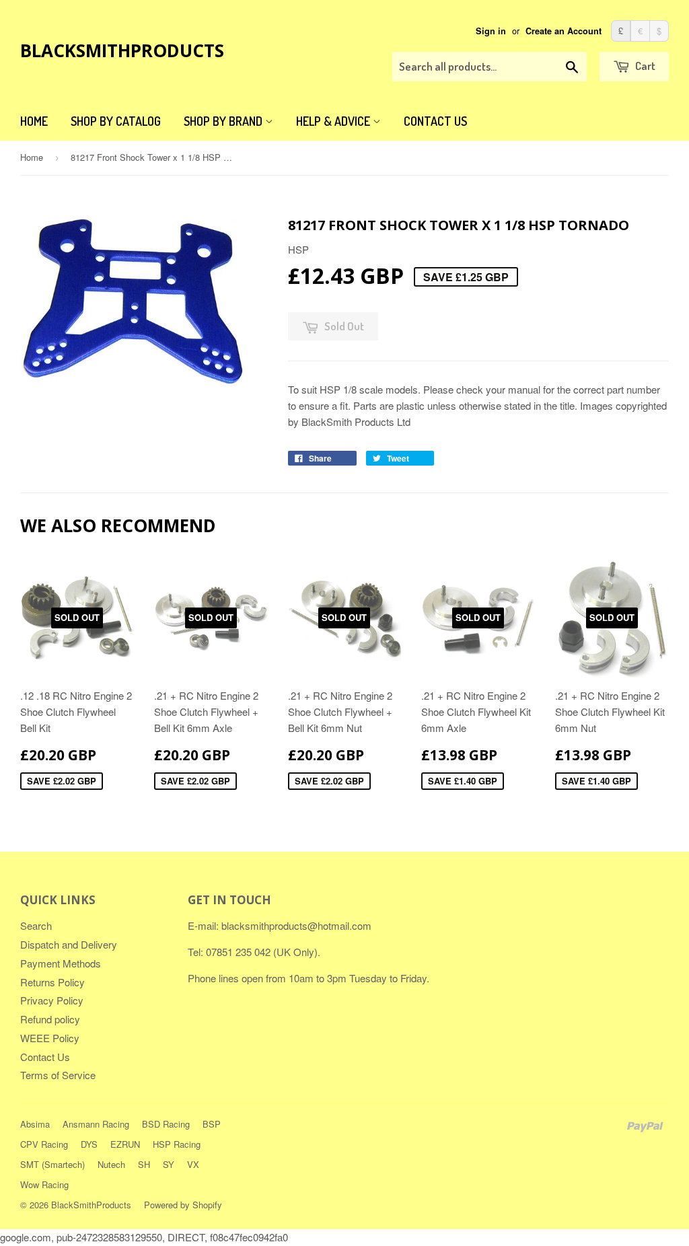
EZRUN (125, 1144)
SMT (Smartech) (52, 1164)
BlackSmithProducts (122, 50)
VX (193, 1164)
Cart (644, 66)
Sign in (491, 31)
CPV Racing (44, 1144)
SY (168, 1164)
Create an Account (563, 31)
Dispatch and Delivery (68, 944)
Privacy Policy (51, 1000)
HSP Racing (177, 1144)
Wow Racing (44, 1184)
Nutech (111, 1164)
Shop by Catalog (116, 121)
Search (36, 925)
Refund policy (50, 1019)
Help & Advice (334, 121)
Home (34, 121)
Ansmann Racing (96, 1123)
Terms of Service (58, 1075)
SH (144, 1164)
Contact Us (435, 121)
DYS (89, 1144)
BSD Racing (166, 1123)
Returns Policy (52, 982)
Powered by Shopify (183, 1204)
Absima (35, 1123)
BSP (212, 1123)
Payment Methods (60, 963)
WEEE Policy (49, 1038)
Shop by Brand (224, 121)
